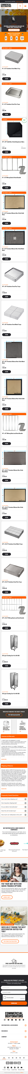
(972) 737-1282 (14, 1052)
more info (7, 897)
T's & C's (4, 1069)
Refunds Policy (21, 1069)
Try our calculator (14, 715)
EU (24, 1058)
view (6, 79)
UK (12, 1058)
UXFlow (21, 1072)
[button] (20, 6)
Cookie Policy (14, 1069)
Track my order (19, 1)
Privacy (8, 1069)
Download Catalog (14, 30)
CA (9, 1058)
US (4, 1058)
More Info (4, 759)
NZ (20, 1058)
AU (16, 1058)
